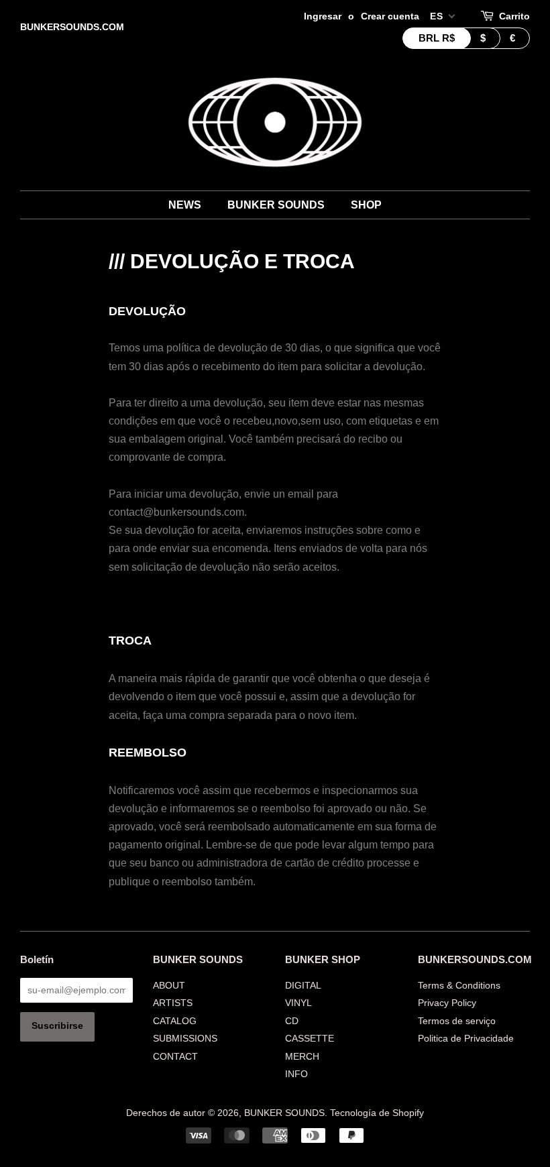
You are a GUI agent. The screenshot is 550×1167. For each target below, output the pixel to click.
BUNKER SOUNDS (276, 205)
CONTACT (175, 1057)
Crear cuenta (390, 16)
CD (291, 1021)
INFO (296, 1074)
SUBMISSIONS (185, 1039)
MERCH (302, 1057)
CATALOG (175, 1021)
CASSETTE (309, 1039)
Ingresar (322, 16)
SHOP (366, 205)
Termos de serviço (457, 1021)
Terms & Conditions (459, 986)
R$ (437, 38)
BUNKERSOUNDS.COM (72, 26)
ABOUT (169, 986)
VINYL (298, 1003)
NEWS (184, 205)
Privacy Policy (447, 1003)
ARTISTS (172, 1003)
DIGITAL (303, 986)
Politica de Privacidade (466, 1039)
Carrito (514, 16)
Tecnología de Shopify (377, 1113)
